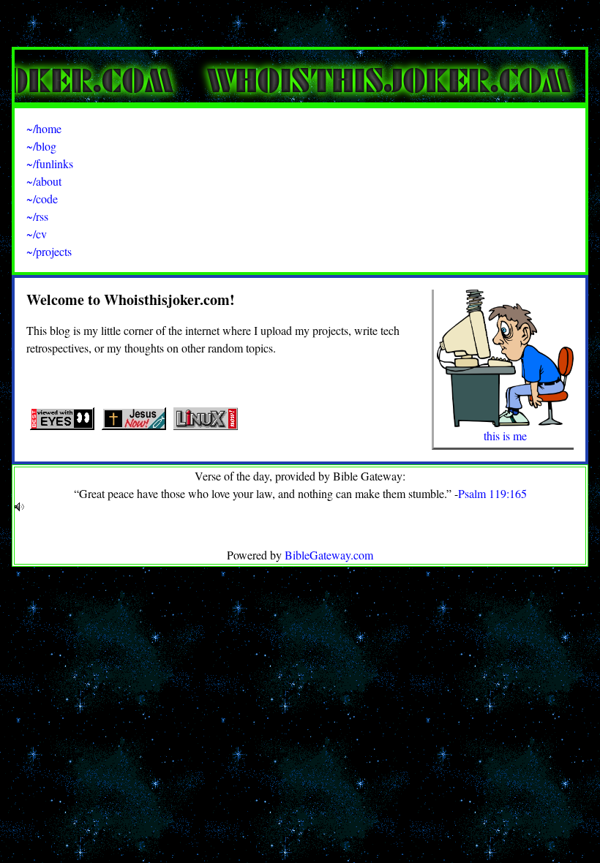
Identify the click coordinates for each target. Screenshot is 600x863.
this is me (505, 435)
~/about (43, 181)
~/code (42, 198)
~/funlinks (49, 163)
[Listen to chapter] (300, 506)
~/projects (49, 251)
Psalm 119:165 (492, 493)
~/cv (36, 233)
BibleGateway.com (329, 554)
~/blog (41, 146)
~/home (43, 128)
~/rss (37, 216)
